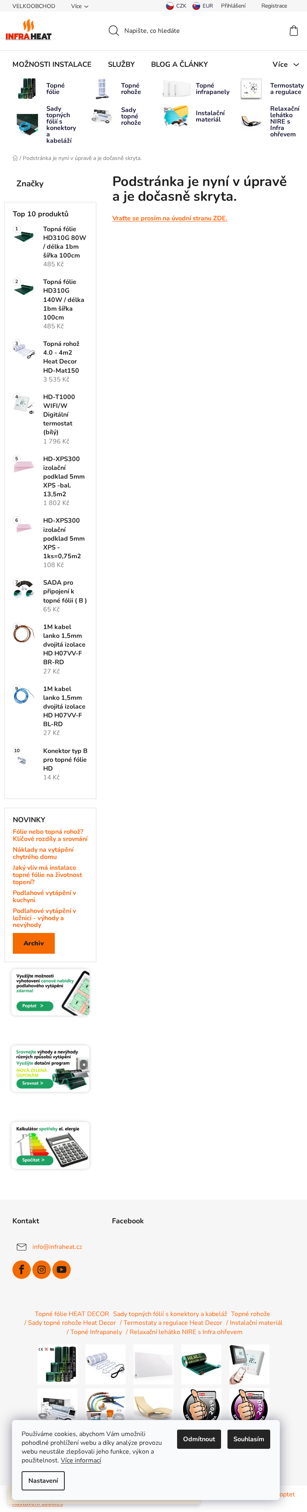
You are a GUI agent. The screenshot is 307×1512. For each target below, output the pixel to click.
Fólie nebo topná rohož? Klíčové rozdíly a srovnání (50, 836)
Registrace (274, 6)
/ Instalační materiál (254, 1322)
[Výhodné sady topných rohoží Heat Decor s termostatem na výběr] (58, 1408)
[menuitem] (52, 64)
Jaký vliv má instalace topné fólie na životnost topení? (47, 875)
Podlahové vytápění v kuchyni (44, 897)
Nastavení (43, 1480)
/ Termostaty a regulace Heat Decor (171, 1322)
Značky (30, 183)
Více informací (81, 1460)
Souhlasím (248, 1439)
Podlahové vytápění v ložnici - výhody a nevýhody (44, 918)
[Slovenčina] (202, 6)
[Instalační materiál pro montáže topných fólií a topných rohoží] (106, 1408)
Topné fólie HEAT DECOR (72, 1314)
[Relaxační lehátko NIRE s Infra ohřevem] (153, 1408)
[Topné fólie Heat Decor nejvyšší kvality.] (58, 1364)
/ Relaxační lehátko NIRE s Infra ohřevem (184, 1332)
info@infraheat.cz (57, 1246)
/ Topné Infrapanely (94, 1332)
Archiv (34, 943)
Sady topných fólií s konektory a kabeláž (170, 1314)
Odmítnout (199, 1439)
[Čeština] (176, 6)
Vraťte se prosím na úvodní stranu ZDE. (169, 218)
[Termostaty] (249, 1364)
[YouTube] (61, 1269)
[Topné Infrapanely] (153, 1364)
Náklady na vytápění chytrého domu (43, 854)
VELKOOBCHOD (33, 6)
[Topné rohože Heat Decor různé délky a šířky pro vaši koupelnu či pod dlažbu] (106, 1364)
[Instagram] (41, 1269)
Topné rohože (250, 1314)
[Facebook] (21, 1269)
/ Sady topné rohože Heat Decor (70, 1322)
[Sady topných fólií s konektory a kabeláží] (201, 1364)
